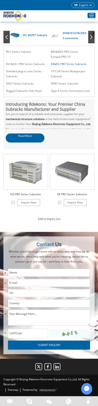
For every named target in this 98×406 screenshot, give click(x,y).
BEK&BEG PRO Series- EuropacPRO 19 (65, 54)
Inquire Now (28, 202)
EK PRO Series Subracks (72, 194)
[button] (6, 37)
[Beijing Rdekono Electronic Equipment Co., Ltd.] (14, 16)
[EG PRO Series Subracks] (25, 172)
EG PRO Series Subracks (25, 194)
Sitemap (13, 390)
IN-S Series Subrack (18, 52)
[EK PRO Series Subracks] (72, 172)
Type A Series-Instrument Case (70, 91)
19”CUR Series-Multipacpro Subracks (68, 73)
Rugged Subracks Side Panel (24, 91)
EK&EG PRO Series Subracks (69, 64)
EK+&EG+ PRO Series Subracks (25, 64)
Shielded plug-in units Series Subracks (24, 73)
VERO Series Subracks (65, 83)
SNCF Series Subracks (20, 83)
